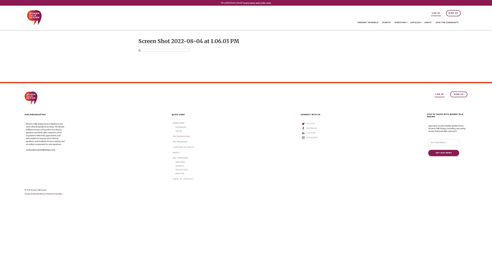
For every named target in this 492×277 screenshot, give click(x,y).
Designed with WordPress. (35, 194)
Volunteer (182, 170)
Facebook (311, 128)
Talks (179, 131)
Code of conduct (183, 179)
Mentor (180, 174)
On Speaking (180, 142)
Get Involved (180, 158)
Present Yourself (368, 23)
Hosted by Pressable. (54, 194)
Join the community (447, 23)
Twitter (310, 123)
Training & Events (183, 147)
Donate (180, 166)
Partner (180, 162)
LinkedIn (311, 133)
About (428, 23)
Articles (415, 23)
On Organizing (181, 136)
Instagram (312, 137)
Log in (436, 13)
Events (386, 23)
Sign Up (453, 13)
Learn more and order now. (257, 3)
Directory (401, 23)
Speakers (181, 127)
